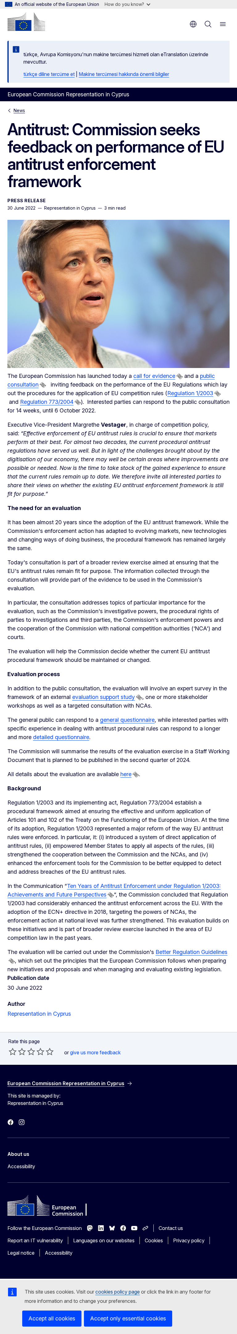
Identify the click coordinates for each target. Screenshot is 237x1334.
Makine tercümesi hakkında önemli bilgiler (124, 74)
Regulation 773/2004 (46, 402)
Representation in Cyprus (39, 1013)
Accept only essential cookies (128, 1318)
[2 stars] (17, 1052)
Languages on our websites (104, 1240)
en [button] (193, 24)
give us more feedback (95, 1052)
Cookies (154, 1240)
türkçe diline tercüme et (49, 74)
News (19, 110)
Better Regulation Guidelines (191, 952)
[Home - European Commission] (26, 21)
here (125, 774)
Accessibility (21, 1166)
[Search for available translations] (180, 376)
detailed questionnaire (61, 737)
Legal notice (21, 1253)
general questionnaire (127, 720)
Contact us (171, 1228)
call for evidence (154, 376)
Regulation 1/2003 (190, 393)
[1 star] (12, 1052)
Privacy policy (189, 1240)
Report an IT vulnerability (35, 1240)
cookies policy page (117, 1292)
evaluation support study (103, 697)
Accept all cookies (51, 1318)
